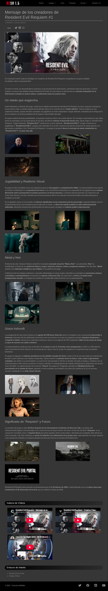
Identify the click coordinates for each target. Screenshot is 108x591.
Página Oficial (14, 576)
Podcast (72, 3)
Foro (62, 3)
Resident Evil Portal (16, 573)
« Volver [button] (8, 28)
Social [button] (83, 3)
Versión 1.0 (96, 3)
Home (41, 3)
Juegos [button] (51, 3)
